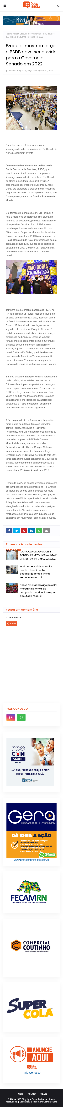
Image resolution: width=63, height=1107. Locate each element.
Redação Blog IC (16, 70)
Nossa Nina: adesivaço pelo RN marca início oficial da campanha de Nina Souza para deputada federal (38, 590)
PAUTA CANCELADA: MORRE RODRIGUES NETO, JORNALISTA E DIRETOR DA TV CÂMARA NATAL (38, 555)
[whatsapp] (21, 717)
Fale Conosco (32, 1072)
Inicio (20, 1094)
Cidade (43, 1094)
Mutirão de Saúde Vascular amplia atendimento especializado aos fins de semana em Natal (36, 572)
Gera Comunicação (47, 1102)
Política (32, 1094)
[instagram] (10, 717)
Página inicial (12, 34)
